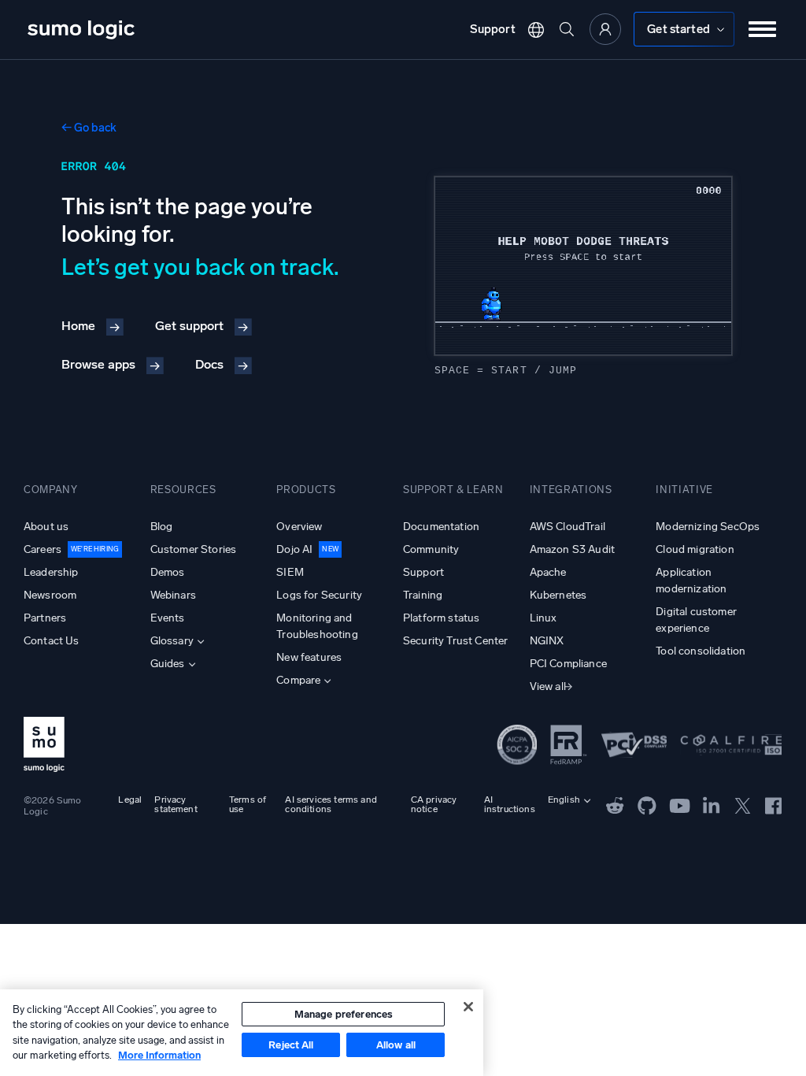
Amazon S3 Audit (572, 549)
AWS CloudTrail (567, 526)
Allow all (396, 1045)
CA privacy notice (434, 804)
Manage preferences (343, 1014)
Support (493, 29)
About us (46, 526)
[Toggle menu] (762, 29)
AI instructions (509, 804)
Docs (209, 364)
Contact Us (51, 640)
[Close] (468, 1006)
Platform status (441, 618)
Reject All (290, 1045)
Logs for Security (319, 595)
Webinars (173, 595)
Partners (45, 618)
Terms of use (247, 804)
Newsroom (50, 595)
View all (548, 686)
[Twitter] (742, 804)
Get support (189, 325)
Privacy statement (175, 804)
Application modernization (691, 581)
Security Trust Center (455, 640)
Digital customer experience (696, 620)
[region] (241, 1032)
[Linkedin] (711, 804)
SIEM (290, 572)
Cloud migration (695, 549)
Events (167, 618)
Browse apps (98, 364)
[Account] (605, 29)
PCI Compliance (568, 663)
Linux (543, 618)
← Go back (88, 128)
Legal (130, 799)
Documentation (441, 526)
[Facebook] (773, 804)
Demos (167, 572)
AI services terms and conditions (330, 804)
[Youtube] (679, 804)
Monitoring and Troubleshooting (316, 626)
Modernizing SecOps (708, 526)
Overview (299, 526)
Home (78, 325)
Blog (161, 526)
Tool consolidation (700, 651)
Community (431, 549)
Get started (678, 29)
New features (309, 657)
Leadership (51, 572)
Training (422, 595)
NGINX (547, 640)
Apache (548, 572)
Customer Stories (193, 549)
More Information (159, 1055)
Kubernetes (558, 595)
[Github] (615, 804)
